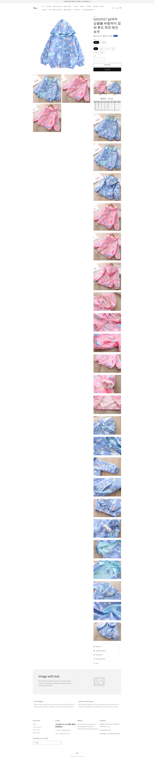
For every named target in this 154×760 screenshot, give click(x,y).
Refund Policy (36, 732)
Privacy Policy (36, 730)
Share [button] (96, 663)
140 (102, 52)
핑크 (96, 42)
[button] (113, 8)
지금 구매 (107, 69)
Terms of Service (37, 727)
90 (95, 48)
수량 (94, 56)
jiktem (74, 756)
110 (107, 48)
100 (101, 48)
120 (113, 48)
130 (96, 52)
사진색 (103, 42)
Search (34, 724)
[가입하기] (60, 743)
